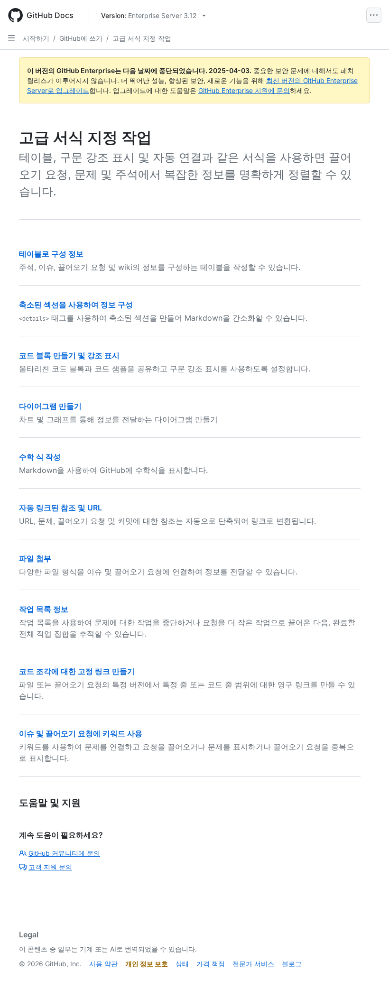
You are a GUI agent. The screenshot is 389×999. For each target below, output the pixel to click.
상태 (182, 964)
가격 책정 (210, 964)
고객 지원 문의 (50, 867)
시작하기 (36, 38)
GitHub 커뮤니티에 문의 (64, 853)
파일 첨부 (35, 558)
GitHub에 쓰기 (80, 38)
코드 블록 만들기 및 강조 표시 (69, 355)
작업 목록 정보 (43, 609)
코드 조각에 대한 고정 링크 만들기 (77, 671)
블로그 (292, 964)
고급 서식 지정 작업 (141, 38)
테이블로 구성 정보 (51, 254)
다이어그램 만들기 (50, 406)
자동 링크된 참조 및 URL (60, 507)
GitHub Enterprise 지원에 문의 (244, 90)
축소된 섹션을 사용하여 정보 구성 (76, 304)
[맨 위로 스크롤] (368, 978)
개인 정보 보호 (146, 964)
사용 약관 (103, 964)
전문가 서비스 (253, 964)
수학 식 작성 (40, 457)
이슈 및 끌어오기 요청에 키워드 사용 (80, 733)
